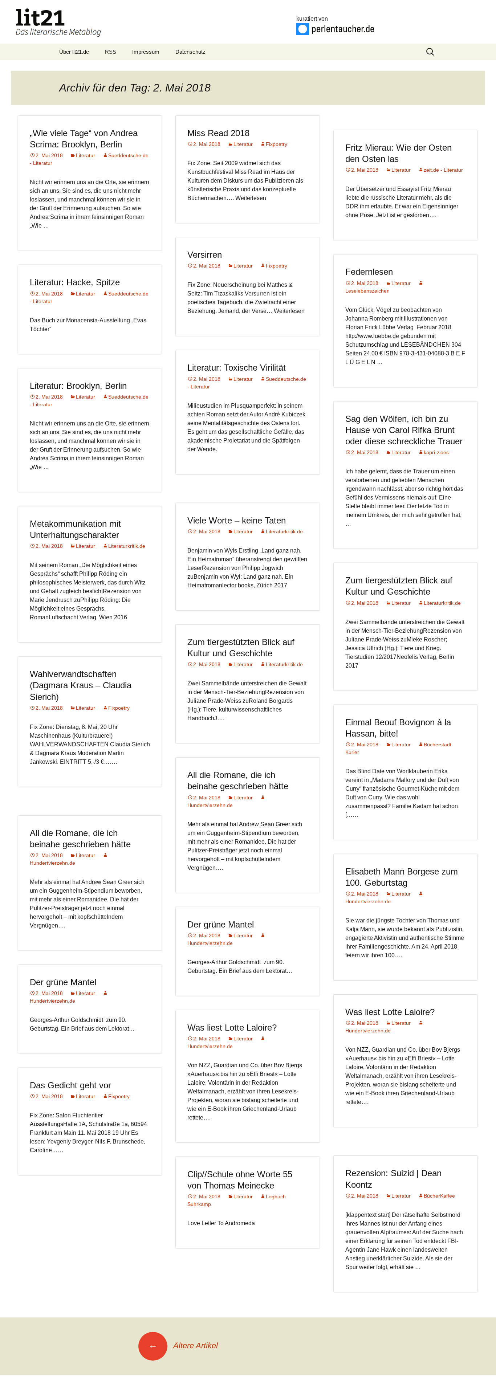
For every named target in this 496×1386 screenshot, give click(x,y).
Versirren (204, 255)
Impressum (145, 52)
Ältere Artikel (183, 1345)
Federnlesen (369, 272)
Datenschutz (190, 52)
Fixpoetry (276, 144)
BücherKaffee (439, 1196)
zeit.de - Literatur (443, 170)
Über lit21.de (74, 52)
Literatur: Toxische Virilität (236, 367)
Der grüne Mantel (220, 924)
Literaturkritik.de (284, 531)
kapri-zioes (436, 452)
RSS (110, 52)
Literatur (85, 155)
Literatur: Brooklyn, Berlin (78, 386)
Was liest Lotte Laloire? (390, 1012)
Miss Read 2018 (218, 133)
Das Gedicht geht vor (70, 1085)
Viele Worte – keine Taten (236, 520)
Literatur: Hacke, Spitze (75, 282)
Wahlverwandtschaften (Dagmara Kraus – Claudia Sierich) (80, 685)
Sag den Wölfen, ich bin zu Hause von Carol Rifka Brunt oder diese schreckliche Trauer (404, 430)
